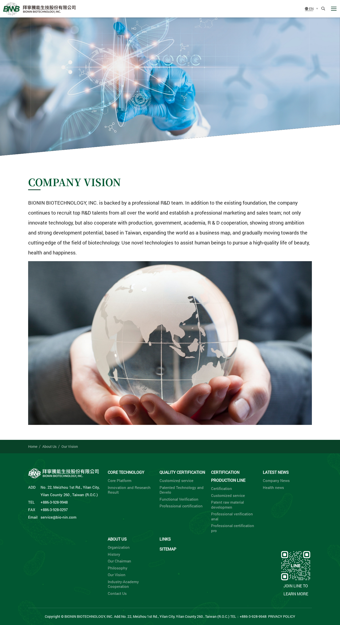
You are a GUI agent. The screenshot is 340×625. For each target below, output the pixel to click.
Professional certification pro (232, 528)
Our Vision (69, 446)
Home (32, 446)
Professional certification (181, 506)
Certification (221, 488)
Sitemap (168, 548)
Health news (273, 487)
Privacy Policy (281, 616)
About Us (49, 446)
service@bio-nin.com (58, 517)
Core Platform (119, 480)
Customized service (176, 480)
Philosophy (117, 568)
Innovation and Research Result (129, 490)
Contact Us (117, 593)
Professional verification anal (232, 516)
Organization (119, 547)
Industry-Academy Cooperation (123, 584)
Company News (276, 480)
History (114, 554)
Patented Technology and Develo (182, 490)
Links (165, 539)
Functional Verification (179, 499)
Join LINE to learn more (295, 589)
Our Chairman (119, 561)
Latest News (276, 472)
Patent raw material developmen (227, 505)
